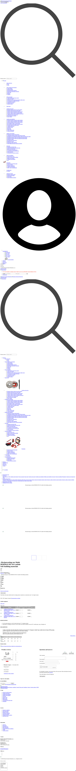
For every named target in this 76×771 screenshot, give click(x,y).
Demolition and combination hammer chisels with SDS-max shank (18, 136)
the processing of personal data (10, 684)
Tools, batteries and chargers (11, 87)
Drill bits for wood (10, 141)
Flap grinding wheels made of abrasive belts (15, 124)
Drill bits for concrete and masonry (13, 134)
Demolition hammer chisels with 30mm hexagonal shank (17, 137)
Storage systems (10, 164)
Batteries (8, 93)
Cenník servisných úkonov (7, 715)
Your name (41, 661)
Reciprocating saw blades (11, 115)
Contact (4, 263)
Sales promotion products (11, 177)
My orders (8, 253)
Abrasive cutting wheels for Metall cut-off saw (15, 113)
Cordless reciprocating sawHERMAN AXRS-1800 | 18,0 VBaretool (10, 616)
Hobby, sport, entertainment (12, 167)
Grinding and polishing (10, 119)
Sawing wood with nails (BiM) (12, 157)
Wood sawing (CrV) (10, 156)
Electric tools (5, 697)
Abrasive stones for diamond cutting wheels (14, 111)
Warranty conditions (12, 687)
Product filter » (73, 635)
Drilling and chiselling (10, 133)
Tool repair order (6, 687)
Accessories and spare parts (7, 700)
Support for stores (9, 173)
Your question (42, 659)
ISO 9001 (6, 469)
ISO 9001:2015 (5, 726)
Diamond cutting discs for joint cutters (13, 110)
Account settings (11, 259)
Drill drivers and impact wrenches (13, 91)
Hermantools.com (6, 474)
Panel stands (9, 176)
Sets (8, 160)
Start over (2, 573)
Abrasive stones (10, 103)
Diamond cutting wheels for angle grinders (14, 109)
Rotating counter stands (11, 174)
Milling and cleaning (10, 158)
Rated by (7, 658)
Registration (5, 2)
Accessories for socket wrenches (13, 152)
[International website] (4, 767)
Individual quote (5, 716)
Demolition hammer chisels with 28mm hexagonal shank (17, 138)
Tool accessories (9, 96)
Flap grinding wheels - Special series (13, 123)
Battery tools (5, 698)
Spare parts (8, 106)
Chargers (8, 94)
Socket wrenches (10, 151)
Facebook (2, 263)
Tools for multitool (9, 155)
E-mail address (42, 663)
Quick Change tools (10, 130)
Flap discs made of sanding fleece (13, 125)
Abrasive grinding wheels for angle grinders (15, 122)
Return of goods (5, 712)
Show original (11, 673)
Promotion (8, 162)
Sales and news (9, 83)
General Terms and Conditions (21, 687)
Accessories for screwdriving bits (13, 150)
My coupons (8, 255)
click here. (51, 672)
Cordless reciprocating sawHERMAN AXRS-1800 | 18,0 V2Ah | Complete (10, 610)
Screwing (8, 145)
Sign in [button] (7, 661)
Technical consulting (6, 713)
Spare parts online (6, 714)
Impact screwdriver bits (11, 148)
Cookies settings (33, 687)
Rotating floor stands (10, 175)
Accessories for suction (11, 101)
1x (1, 570)
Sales (8, 84)
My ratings (8, 256)
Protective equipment (11, 165)
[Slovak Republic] (4, 763)
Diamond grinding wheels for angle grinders (15, 120)
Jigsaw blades (9, 116)
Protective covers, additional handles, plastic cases (16, 99)
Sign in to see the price (4, 591)
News (8, 85)
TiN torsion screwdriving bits (12, 149)
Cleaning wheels (10, 127)
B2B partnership (5, 727)
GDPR (37, 687)
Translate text (6, 673)
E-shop (5, 80)
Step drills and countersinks (12, 140)
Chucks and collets (10, 98)
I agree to (9, 684)
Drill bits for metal (10, 139)
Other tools (9, 92)
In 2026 (8, 171)
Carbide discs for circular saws (12, 114)
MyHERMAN (5, 462)
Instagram (2, 266)
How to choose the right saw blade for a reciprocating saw (11, 646)
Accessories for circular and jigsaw (13, 100)
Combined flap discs (10, 126)
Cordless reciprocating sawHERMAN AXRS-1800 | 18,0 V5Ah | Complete (10, 613)
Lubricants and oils (10, 102)
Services (4, 261)
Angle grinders (9, 88)
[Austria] (4, 766)
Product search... (3, 78)
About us (4, 260)
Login (1, 2)
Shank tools (9, 129)
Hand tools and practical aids (12, 163)
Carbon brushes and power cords (13, 97)
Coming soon (8, 170)
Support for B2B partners (7, 692)
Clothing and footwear (11, 166)
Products (4, 357)
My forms (7, 254)
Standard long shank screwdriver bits (13, 147)
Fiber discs (9, 128)
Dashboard (8, 252)
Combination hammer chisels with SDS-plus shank (16, 135)
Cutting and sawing (9, 108)
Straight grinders (10, 89)
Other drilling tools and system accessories (14, 143)
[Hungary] (4, 765)
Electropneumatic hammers (12, 90)
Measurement (5, 699)
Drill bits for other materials (12, 142)
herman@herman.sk (4, 748)
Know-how (5, 262)
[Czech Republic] (4, 764)
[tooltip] (0, 572)
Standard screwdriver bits (11, 146)
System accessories (10, 131)
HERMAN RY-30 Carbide (7, 482)
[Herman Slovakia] (3, 686)
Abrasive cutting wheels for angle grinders (14, 112)
